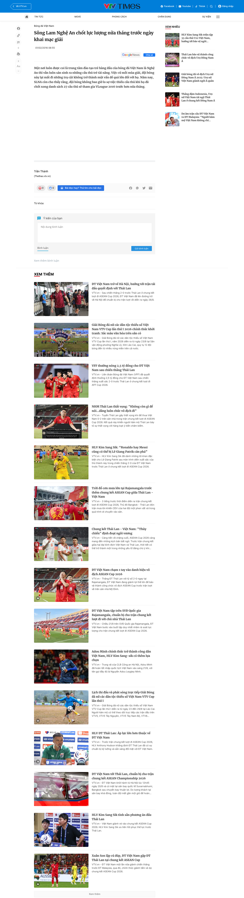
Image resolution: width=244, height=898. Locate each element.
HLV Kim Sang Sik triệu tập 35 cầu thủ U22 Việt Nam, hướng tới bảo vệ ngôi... (197, 38)
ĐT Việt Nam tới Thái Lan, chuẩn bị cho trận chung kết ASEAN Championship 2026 (123, 776)
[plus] (18, 61)
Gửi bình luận (141, 248)
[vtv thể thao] (122, 6)
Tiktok (202, 6)
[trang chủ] (26, 16)
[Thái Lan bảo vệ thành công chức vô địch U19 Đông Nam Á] (172, 60)
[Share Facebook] (131, 188)
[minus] (18, 71)
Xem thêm (94, 894)
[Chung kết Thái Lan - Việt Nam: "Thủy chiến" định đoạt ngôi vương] (61, 544)
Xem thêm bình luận (46, 260)
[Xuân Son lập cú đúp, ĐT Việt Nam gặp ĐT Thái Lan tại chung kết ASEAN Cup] (61, 871)
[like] (18, 28)
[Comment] (18, 42)
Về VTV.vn (21, 6)
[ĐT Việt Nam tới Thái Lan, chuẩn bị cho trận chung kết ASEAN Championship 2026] (61, 789)
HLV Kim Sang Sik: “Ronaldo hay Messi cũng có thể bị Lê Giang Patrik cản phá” (120, 449)
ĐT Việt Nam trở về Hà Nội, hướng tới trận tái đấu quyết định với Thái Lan (123, 286)
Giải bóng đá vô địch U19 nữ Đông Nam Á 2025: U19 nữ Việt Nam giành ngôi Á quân (197, 77)
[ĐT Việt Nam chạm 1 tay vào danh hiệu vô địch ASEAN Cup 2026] (61, 585)
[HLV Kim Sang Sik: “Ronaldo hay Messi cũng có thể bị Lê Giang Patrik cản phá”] (61, 462)
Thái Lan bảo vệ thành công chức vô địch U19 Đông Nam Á (197, 58)
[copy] (18, 35)
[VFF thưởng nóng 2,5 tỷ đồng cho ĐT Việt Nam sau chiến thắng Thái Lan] (61, 381)
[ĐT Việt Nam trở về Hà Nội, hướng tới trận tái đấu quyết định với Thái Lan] (61, 299)
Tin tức (38, 16)
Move (78, 16)
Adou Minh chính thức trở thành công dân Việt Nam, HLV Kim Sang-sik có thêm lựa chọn (121, 656)
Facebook (169, 6)
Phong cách (119, 16)
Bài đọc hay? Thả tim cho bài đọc (83, 188)
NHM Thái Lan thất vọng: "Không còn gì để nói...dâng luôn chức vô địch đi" (122, 409)
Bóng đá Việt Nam (44, 26)
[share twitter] (144, 188)
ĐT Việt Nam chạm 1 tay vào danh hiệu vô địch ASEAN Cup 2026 (121, 572)
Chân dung (164, 16)
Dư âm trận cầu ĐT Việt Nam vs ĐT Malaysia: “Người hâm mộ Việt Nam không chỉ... (198, 117)
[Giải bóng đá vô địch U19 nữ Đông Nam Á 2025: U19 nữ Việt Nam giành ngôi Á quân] (172, 80)
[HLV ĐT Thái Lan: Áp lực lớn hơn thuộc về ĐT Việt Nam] (61, 748)
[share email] (151, 188)
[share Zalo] (137, 188)
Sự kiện (206, 16)
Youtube (186, 6)
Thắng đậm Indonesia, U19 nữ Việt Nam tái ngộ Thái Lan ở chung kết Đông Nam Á (198, 97)
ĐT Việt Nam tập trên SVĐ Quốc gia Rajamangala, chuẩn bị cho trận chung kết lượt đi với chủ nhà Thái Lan (121, 615)
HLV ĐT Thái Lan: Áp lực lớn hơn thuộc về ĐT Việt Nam (121, 735)
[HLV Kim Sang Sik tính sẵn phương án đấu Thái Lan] (61, 830)
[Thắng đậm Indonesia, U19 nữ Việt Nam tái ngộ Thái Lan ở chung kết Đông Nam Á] (172, 99)
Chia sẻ (149, 55)
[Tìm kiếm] (211, 6)
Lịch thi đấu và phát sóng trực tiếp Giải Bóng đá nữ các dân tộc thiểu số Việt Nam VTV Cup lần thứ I (123, 697)
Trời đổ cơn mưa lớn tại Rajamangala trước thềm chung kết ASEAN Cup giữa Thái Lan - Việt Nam (122, 492)
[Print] (18, 54)
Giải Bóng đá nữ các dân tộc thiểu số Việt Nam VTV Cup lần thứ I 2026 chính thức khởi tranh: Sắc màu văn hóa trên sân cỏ (123, 329)
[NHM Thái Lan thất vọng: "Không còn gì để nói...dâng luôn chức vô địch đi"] (61, 422)
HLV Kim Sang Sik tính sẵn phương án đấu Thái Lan (121, 817)
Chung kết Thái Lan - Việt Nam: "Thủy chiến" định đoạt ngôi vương (119, 531)
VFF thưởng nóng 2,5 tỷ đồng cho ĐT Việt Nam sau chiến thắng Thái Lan (121, 368)
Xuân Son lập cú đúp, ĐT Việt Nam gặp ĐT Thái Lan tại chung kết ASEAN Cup (121, 858)
